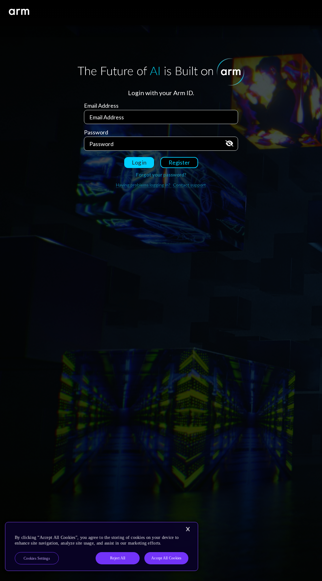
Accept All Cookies (166, 558)
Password (96, 132)
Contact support (189, 184)
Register (179, 162)
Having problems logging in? (143, 184)
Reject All (117, 558)
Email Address (101, 105)
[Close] (188, 529)
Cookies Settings (37, 558)
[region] (101, 546)
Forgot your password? (161, 174)
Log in (139, 162)
